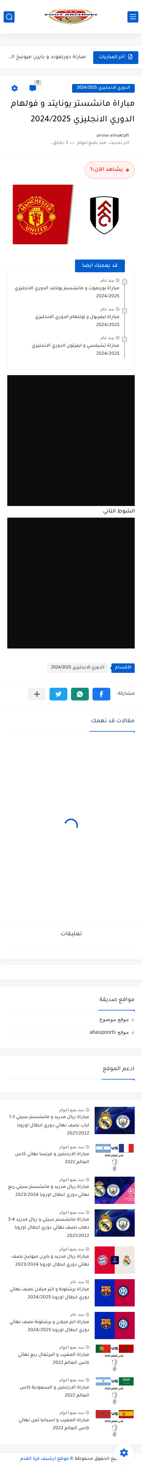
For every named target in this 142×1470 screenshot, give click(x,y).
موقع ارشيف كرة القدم (44, 1459)
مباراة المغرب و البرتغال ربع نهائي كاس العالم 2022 (53, 1359)
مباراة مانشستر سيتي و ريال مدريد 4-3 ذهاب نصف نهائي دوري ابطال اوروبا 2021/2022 (48, 1228)
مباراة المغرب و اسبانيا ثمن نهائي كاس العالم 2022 (54, 1424)
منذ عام (107, 280)
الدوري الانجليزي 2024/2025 (103, 88)
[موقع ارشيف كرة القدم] (71, 16)
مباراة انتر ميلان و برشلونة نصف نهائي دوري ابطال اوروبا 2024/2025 (49, 1326)
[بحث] (9, 17)
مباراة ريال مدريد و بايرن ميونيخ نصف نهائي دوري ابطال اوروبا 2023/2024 (50, 1261)
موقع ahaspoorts (109, 1032)
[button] (101, 694)
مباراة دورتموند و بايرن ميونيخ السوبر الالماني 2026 (44, 57)
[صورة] (115, 1120)
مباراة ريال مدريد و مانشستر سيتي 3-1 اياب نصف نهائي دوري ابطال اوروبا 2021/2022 (49, 1125)
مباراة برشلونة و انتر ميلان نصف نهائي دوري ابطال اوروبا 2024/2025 (49, 1293)
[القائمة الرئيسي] (132, 17)
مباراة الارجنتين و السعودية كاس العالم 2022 (54, 1391)
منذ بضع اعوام (71, 1109)
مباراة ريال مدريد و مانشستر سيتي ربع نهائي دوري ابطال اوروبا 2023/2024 (48, 1191)
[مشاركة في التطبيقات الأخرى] (37, 694)
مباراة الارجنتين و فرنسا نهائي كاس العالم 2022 (52, 1158)
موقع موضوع (114, 1019)
